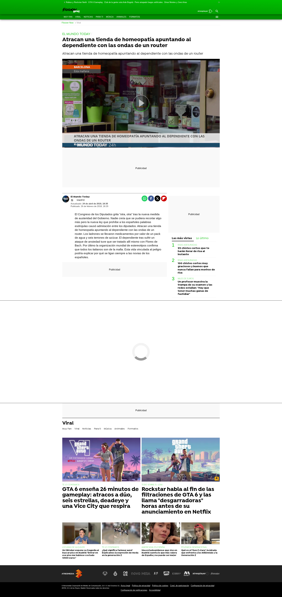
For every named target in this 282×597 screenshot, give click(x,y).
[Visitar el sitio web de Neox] (125, 573)
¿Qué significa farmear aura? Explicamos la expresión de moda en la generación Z (120, 553)
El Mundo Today (80, 196)
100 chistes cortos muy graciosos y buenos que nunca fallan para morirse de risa (196, 268)
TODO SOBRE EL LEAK (152, 485)
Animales (121, 17)
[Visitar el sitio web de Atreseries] (156, 573)
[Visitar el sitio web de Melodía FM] (186, 573)
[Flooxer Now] (82, 10)
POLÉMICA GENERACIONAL (194, 547)
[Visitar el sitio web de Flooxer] (215, 573)
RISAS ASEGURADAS (187, 245)
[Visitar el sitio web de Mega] (146, 573)
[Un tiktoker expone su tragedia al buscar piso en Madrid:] (81, 533)
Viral (78, 17)
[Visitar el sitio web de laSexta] (115, 573)
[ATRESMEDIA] (72, 573)
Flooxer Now (67, 23)
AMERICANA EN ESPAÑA (153, 547)
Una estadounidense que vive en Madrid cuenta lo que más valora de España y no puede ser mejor (159, 553)
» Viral (78, 23)
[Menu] (217, 17)
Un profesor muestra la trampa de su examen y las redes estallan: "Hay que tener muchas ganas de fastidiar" (195, 288)
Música (110, 17)
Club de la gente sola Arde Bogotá (118, 2)
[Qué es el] (200, 533)
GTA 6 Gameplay (95, 2)
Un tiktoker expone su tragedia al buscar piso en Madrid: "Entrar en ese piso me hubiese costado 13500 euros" (80, 554)
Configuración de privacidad (202, 585)
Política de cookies (160, 585)
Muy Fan (68, 17)
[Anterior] (63, 2)
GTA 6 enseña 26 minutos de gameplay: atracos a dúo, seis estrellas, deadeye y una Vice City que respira (100, 498)
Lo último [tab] (202, 238)
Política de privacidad (141, 585)
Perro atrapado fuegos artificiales (149, 2)
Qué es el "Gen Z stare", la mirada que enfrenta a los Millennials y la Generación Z (199, 553)
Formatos (134, 17)
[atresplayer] (203, 11)
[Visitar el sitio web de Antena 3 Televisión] (105, 573)
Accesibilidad (154, 590)
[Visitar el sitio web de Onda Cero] (166, 573)
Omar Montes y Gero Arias (175, 2)
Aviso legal (125, 585)
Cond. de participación (179, 585)
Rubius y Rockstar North (76, 2)
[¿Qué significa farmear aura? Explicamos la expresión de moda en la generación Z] (121, 533)
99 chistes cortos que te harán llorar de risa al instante (193, 251)
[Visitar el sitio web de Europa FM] (176, 573)
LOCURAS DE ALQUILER (73, 547)
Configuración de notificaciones (134, 590)
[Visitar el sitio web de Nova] (135, 573)
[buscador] (217, 11)
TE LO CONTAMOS (70, 485)
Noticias (88, 17)
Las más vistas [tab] (182, 238)
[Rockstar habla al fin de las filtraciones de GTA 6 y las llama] (181, 460)
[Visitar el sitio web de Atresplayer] (201, 573)
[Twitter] (72, 200)
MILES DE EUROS (186, 278)
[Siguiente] (218, 2)
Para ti (99, 17)
